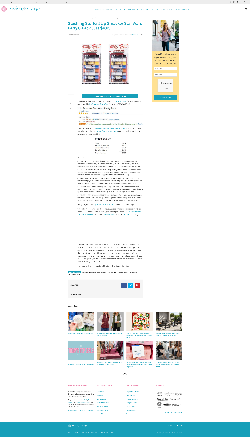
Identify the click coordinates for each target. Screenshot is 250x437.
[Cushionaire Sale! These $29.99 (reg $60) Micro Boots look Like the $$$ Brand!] (169, 350)
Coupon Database (76, 2)
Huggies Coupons (132, 399)
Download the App (8, 2)
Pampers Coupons (132, 403)
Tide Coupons (130, 395)
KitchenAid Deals (102, 406)
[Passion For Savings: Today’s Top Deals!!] (81, 350)
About (69, 432)
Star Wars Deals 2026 (74, 275)
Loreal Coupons (131, 406)
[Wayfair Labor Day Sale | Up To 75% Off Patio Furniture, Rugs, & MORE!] (169, 321)
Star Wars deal (120, 101)
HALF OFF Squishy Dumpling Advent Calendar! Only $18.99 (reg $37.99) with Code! (139, 335)
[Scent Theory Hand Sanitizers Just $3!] (81, 321)
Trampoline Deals (102, 410)
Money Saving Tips (83, 402)
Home (69, 18)
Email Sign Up (85, 432)
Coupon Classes (55, 2)
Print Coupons (65, 2)
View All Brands (131, 414)
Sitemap (112, 432)
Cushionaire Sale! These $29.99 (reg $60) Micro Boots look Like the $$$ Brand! (167, 365)
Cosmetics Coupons (123, 272)
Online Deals (76, 18)
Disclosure (94, 432)
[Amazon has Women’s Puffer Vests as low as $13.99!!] (110, 321)
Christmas (84, 18)
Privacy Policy (104, 432)
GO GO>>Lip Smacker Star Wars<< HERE (110, 96)
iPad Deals (100, 391)
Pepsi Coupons (131, 410)
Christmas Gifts (112, 272)
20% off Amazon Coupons (107, 131)
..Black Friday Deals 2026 (89, 272)
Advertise (91, 410)
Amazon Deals (110, 214)
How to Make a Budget (32, 2)
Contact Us (82, 410)
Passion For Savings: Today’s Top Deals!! (81, 364)
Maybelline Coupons (132, 391)
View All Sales (101, 414)
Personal (70, 361)
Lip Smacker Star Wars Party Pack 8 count (109, 128)
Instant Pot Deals (103, 403)
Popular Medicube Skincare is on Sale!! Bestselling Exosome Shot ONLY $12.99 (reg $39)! (139, 365)
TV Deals (100, 395)
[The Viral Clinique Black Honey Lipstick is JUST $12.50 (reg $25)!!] (110, 350)
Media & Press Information (173, 412)
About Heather (72, 410)
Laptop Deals (101, 399)
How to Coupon (44, 2)
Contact (76, 432)
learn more (135, 35)
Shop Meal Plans (19, 2)
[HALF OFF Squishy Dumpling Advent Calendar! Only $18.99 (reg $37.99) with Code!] (139, 321)
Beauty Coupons (101, 272)
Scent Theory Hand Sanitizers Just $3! (80, 333)
